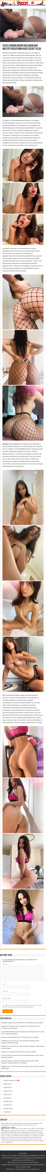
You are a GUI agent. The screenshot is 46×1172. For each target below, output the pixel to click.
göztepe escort (26, 1155)
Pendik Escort (7, 1105)
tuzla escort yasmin (17, 1140)
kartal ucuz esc (29, 1135)
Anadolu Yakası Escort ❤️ (11, 1080)
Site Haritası (23, 1153)
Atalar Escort (7, 1084)
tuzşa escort (36, 1140)
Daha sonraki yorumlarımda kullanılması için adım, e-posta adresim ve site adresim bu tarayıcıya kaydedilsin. (22, 1006)
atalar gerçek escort (6, 1125)
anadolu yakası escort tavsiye (22, 1123)
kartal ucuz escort (39, 1135)
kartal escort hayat (12, 1134)
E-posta (5, 991)
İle (9, 1142)
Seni (32, 1139)
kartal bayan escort (27, 1132)
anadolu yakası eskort (36, 1123)
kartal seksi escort (20, 1135)
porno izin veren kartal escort (22, 1139)
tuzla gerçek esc (28, 1140)
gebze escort (27, 1128)
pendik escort (10, 1158)
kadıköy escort (30, 1158)
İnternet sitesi (6, 998)
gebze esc (8, 1128)
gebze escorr (19, 1128)
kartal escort (30, 1160)
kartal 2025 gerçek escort (35, 1130)
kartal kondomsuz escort (33, 1134)
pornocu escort (9, 1139)
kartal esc (3, 1134)
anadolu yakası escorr (7, 1123)
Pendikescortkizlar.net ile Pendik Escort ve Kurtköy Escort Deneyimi (22, 1023)
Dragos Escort (8, 1091)
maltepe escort (6, 1155)
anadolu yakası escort (19, 1160)
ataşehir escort (16, 1155)
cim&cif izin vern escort (30, 1125)
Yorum (5, 964)
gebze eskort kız (36, 1128)
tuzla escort (8, 1140)
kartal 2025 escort (23, 1130)
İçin (11, 1142)
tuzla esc (36, 1139)
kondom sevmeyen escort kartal (18, 1137)
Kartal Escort (7, 1098)
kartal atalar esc (5, 1132)
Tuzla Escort (7, 1112)
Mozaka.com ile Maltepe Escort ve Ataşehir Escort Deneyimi (20, 1037)
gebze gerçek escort (12, 1130)
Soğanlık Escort (8, 1108)
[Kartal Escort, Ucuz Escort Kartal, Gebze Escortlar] (23, 3)
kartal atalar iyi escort (16, 1132)
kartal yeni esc (5, 1137)
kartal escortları (21, 1134)
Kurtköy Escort (8, 1101)
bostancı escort (20, 1158)
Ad (3, 984)
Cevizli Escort (7, 1087)
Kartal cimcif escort (38, 1132)
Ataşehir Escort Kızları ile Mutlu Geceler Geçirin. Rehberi (18, 1052)
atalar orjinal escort (17, 1125)
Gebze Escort (7, 1094)
